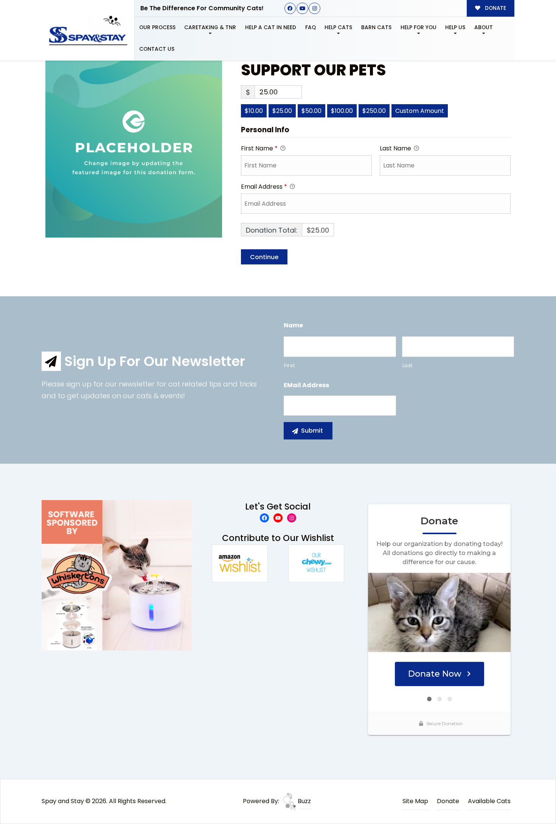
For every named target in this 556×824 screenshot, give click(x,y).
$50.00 (311, 110)
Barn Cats (376, 27)
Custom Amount (419, 110)
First (289, 365)
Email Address (264, 186)
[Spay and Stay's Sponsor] (117, 575)
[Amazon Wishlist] (240, 562)
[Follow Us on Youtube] (302, 8)
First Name (259, 148)
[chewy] (316, 562)
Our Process (157, 27)
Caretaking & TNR (210, 27)
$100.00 (342, 110)
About (483, 27)
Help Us (455, 27)
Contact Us (156, 49)
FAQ (310, 27)
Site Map (415, 801)
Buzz (303, 801)
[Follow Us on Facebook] (290, 8)
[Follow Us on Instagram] (314, 8)
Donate (448, 801)
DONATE (494, 8)
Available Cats (489, 801)
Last (407, 365)
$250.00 (374, 110)
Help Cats (338, 27)
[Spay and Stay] (88, 30)
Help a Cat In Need (270, 27)
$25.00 (282, 110)
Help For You (418, 27)
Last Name (396, 148)
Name (293, 326)
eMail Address (306, 385)
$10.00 (254, 110)
